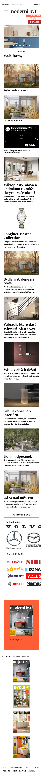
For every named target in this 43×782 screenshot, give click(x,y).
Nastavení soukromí (27, 771)
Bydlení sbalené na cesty (16, 90)
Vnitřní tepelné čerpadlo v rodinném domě (17, 151)
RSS (4, 771)
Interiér (21, 51)
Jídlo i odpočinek (18, 456)
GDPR (15, 771)
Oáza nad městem (13, 121)
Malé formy (13, 56)
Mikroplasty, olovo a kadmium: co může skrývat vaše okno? (20, 189)
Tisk (9, 771)
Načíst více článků (21, 515)
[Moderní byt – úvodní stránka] (23, 13)
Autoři (36, 767)
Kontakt (28, 767)
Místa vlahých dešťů (20, 370)
